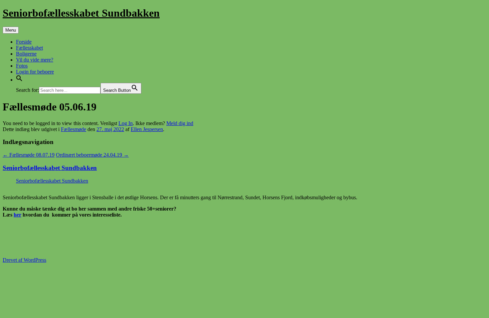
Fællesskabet (29, 48)
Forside (24, 42)
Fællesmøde (73, 129)
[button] (19, 79)
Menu (10, 30)
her (17, 215)
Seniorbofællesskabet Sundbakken (81, 13)
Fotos (22, 66)
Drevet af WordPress (24, 260)
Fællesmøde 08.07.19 (29, 155)
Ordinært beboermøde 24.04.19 (92, 155)
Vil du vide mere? (34, 60)
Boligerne (26, 54)
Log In (125, 123)
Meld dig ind (179, 123)
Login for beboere (35, 72)
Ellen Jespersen (147, 129)
